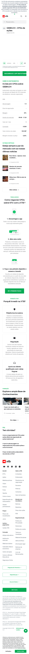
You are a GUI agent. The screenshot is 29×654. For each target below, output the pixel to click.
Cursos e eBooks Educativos (7, 556)
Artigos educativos (8, 535)
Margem (5, 113)
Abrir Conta (14, 590)
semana (9, 63)
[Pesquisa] (21, 16)
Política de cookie (20, 529)
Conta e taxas (7, 496)
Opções (5, 493)
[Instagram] (19, 466)
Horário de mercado (8, 117)
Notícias (17, 504)
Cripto (4, 483)
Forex (4, 490)
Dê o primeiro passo (14, 291)
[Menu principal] (26, 16)
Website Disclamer (20, 537)
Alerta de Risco (19, 540)
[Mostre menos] (14, 14)
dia (4, 63)
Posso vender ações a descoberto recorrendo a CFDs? (13, 453)
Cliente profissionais (6, 505)
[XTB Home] (4, 16)
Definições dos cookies (20, 629)
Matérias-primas (7, 480)
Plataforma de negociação (19, 481)
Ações (4, 477)
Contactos (18, 492)
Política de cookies (21, 648)
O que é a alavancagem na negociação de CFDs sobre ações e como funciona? (13, 445)
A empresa (18, 474)
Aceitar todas (20, 651)
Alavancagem (6, 104)
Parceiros (18, 485)
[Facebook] (8, 466)
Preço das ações (20, 510)
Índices (5, 487)
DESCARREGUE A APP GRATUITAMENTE (15, 73)
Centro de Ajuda (7, 552)
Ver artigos (13, 420)
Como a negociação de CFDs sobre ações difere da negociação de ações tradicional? (13, 437)
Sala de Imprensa (20, 495)
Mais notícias (13, 190)
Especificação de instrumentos (7, 500)
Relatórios (18, 507)
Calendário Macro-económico (8, 547)
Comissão (5, 126)
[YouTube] (4, 466)
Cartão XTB (6, 528)
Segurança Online (8, 560)
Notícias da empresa (18, 548)
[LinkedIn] (15, 466)
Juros (4, 519)
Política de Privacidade (18, 522)
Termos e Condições (18, 533)
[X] (12, 466)
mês (14, 63)
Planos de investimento (6, 515)
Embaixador (18, 477)
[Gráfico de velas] (24, 63)
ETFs (4, 474)
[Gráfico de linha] (21, 63)
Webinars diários (7, 543)
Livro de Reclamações (19, 553)
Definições (8, 651)
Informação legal (20, 544)
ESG (16, 513)
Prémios (17, 488)
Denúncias (18, 526)
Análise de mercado (6, 539)
